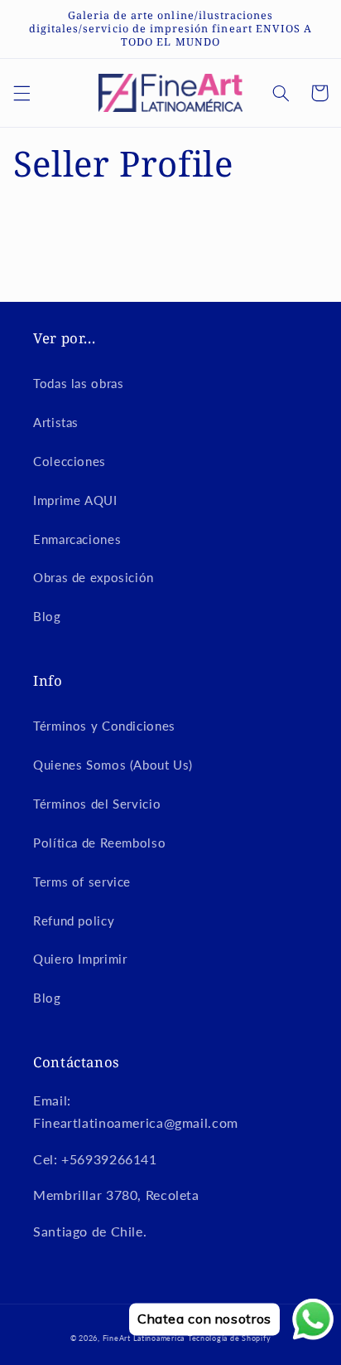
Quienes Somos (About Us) (113, 764)
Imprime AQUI (75, 500)
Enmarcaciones (77, 539)
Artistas (56, 422)
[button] (21, 93)
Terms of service (82, 881)
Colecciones (69, 461)
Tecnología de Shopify (229, 1338)
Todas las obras (78, 383)
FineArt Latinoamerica (144, 1338)
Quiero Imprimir (80, 958)
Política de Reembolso (99, 842)
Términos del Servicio (97, 803)
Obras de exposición (93, 577)
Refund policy (73, 920)
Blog (47, 616)
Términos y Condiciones (104, 725)
